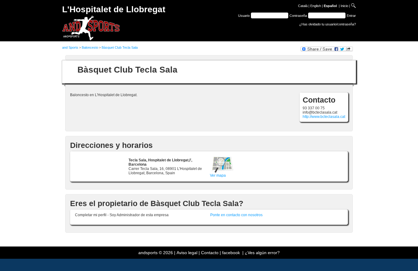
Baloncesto (90, 47)
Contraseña (298, 15)
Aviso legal (187, 252)
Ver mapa (218, 175)
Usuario (244, 15)
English (315, 6)
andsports (148, 252)
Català (303, 6)
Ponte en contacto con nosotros (236, 215)
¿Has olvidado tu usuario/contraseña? (327, 24)
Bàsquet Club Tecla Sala (120, 47)
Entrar (351, 15)
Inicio (344, 6)
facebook (231, 252)
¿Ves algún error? (262, 252)
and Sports (70, 47)
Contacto (209, 252)
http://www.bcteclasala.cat (324, 117)
